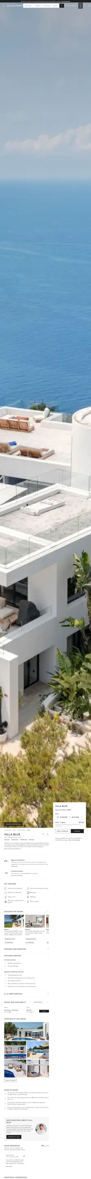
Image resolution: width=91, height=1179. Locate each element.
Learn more (14, 866)
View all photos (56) (13, 824)
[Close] (4, 5)
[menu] (85, 6)
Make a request (62, 831)
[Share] (47, 834)
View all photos (10, 1080)
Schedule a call (14, 1137)
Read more (9, 1166)
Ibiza (28, 830)
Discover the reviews (17, 875)
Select (44, 1011)
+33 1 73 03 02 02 (69, 5)
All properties (7, 830)
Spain (14, 830)
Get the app (80, 5)
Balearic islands (21, 830)
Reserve (77, 831)
